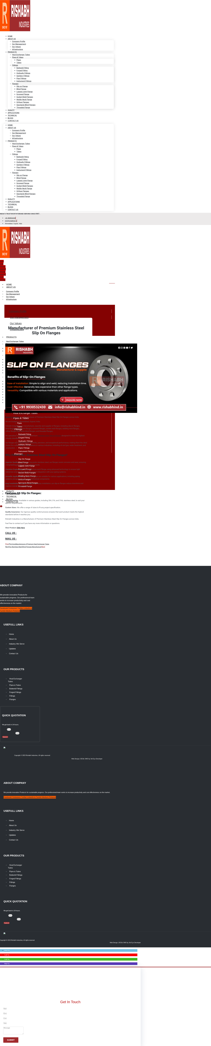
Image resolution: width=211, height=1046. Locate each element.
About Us (12, 39)
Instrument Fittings (23, 81)
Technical (12, 204)
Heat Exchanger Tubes (21, 54)
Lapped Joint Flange (24, 91)
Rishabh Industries (12, 417)
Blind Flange (21, 89)
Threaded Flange (23, 107)
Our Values (16, 46)
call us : (11, 533)
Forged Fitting (21, 70)
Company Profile (18, 41)
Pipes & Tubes (17, 57)
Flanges (15, 83)
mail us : (11, 539)
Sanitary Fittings (22, 76)
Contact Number (8, 733)
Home (10, 125)
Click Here (21, 527)
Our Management (19, 44)
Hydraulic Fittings (23, 73)
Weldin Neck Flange (24, 99)
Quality (11, 199)
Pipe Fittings (21, 78)
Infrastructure (17, 49)
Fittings (15, 65)
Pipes (18, 60)
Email (4, 729)
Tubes (18, 62)
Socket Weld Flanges (24, 97)
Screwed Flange (22, 94)
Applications (14, 201)
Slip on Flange (22, 86)
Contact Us (13, 121)
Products (12, 52)
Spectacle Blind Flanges (25, 105)
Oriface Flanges (22, 102)
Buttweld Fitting (22, 68)
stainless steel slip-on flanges (49, 435)
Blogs (10, 207)
